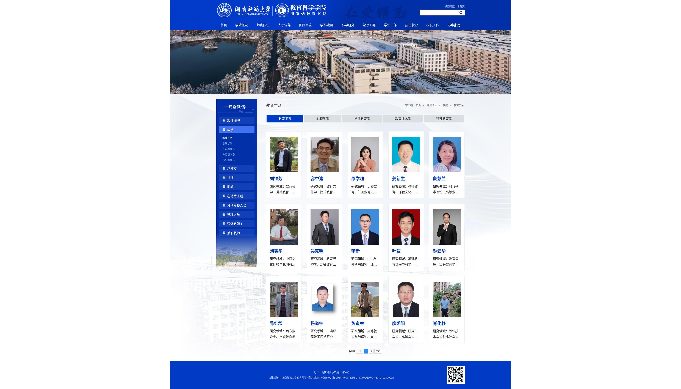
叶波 (396, 251)
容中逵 (317, 178)
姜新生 (398, 178)
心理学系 (227, 143)
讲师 (230, 177)
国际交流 (305, 25)
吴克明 (317, 251)
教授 (230, 129)
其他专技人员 (236, 205)
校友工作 (432, 25)
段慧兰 (439, 178)
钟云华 (439, 251)
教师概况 (233, 120)
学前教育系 (229, 148)
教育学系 (227, 137)
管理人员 (233, 214)
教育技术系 (229, 154)
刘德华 (276, 251)
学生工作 (390, 25)
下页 (378, 351)
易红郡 (276, 323)
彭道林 (357, 323)
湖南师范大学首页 (455, 6)
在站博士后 (235, 196)
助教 (230, 186)
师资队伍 (263, 25)
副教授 (232, 168)
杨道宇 (317, 323)
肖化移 (439, 323)
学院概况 (241, 25)
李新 (355, 251)
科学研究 (348, 25)
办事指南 (454, 25)
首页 (224, 25)
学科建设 (326, 25)
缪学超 (357, 178)
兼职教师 (233, 233)
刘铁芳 (276, 178)
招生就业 (411, 25)
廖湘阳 (398, 323)
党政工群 (369, 25)
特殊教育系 (229, 159)
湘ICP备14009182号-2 (345, 377)
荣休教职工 (235, 223)
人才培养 (284, 25)
